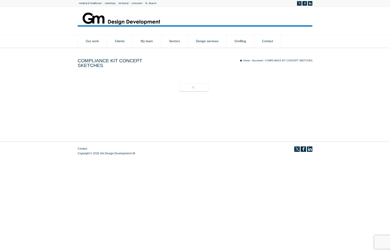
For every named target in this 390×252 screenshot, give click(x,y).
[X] (299, 3)
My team (147, 41)
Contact (267, 41)
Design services (207, 41)
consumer (136, 3)
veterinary (110, 3)
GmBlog (240, 41)
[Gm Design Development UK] (195, 25)
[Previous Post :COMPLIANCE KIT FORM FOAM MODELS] (194, 87)
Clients (120, 41)
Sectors (174, 41)
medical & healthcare (90, 3)
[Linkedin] (310, 3)
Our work (92, 41)
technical (123, 3)
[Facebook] (304, 3)
